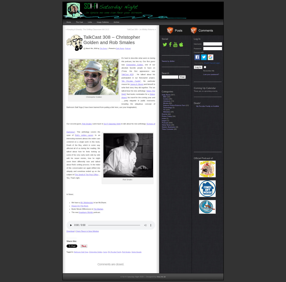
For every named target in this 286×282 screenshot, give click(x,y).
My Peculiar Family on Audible (207, 106)
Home (69, 22)
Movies (165, 103)
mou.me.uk (161, 277)
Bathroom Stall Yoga (81, 252)
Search (165, 73)
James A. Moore (136, 84)
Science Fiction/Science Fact (174, 105)
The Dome (103, 48)
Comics (166, 99)
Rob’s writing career (84, 135)
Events (164, 114)
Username (198, 44)
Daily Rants (120, 48)
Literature (166, 101)
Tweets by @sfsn (168, 61)
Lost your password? (211, 74)
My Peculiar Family (114, 252)
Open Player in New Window (87, 231)
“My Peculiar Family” (131, 81)
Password (197, 48)
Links (90, 22)
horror (105, 252)
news (164, 118)
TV (164, 110)
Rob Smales (87, 124)
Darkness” (71, 132)
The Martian (98, 209)
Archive (116, 22)
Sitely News (166, 125)
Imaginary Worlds (86, 212)
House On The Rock (80, 206)
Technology (167, 107)
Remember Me (208, 71)
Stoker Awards (137, 252)
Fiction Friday (167, 116)
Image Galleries (103, 22)
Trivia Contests (167, 129)
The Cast (79, 22)
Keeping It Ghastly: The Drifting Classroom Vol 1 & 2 (87, 29)
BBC (165, 97)
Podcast (128, 48)
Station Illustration (169, 127)
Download (70, 231)
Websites (166, 112)
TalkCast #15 (127, 74)
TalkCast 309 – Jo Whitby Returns (141, 29)
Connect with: (199, 52)
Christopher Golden (134, 65)
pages (164, 120)
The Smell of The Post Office (86, 175)
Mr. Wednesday (87, 203)
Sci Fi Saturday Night (112, 124)
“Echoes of (150, 124)
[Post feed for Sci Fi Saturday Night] (172, 33)
